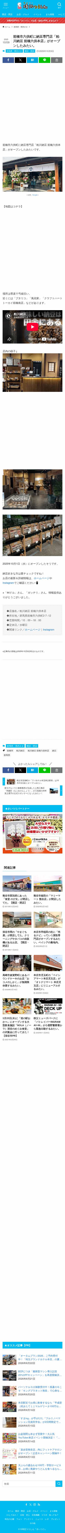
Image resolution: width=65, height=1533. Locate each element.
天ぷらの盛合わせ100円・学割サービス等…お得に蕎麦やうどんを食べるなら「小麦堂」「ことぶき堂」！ (39, 1467)
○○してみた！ (12, 1514)
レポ (47, 1519)
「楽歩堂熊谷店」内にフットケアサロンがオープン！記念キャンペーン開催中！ (40, 1451)
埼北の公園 (9, 1519)
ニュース (39, 1519)
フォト (19, 1519)
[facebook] (26, 1504)
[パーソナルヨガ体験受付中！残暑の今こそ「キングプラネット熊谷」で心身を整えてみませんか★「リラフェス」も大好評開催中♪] (9, 1391)
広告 (22, 1514)
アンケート (28, 1519)
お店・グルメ (32, 1510)
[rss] (38, 1504)
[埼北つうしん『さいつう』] (32, 5)
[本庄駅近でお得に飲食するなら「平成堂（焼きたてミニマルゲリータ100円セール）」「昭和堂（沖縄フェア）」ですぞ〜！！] (9, 1407)
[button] (8, 60)
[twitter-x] (30, 1504)
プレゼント (55, 1519)
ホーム (10, 1510)
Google (34, 195)
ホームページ (41, 578)
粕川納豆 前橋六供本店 (38, 750)
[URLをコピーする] (56, 60)
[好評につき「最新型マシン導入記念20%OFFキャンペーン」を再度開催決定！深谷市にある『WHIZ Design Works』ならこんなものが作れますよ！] (9, 1375)
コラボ (44, 1514)
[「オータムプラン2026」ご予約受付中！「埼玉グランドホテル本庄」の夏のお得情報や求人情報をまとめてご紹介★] (9, 1360)
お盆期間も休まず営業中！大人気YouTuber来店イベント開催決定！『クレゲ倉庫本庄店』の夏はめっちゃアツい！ (39, 1435)
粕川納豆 (20, 750)
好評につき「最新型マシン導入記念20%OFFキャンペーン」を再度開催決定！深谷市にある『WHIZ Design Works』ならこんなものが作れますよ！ (40, 1373)
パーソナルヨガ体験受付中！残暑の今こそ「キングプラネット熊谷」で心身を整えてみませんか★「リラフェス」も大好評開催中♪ (40, 1389)
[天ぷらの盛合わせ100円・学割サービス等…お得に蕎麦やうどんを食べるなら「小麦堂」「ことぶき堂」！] (9, 1469)
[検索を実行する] (58, 1484)
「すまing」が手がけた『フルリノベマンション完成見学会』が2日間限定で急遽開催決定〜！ (39, 1420)
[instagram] (34, 1504)
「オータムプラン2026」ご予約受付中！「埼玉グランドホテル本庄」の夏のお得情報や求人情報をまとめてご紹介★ (40, 1357)
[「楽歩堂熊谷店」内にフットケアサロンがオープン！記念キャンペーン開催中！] (9, 1454)
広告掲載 (36, 1514)
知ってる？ (54, 1514)
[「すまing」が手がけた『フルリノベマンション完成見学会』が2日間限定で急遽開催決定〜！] (9, 1422)
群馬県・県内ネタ (14, 51)
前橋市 (10, 750)
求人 (28, 1514)
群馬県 (7, 754)
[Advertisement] (32, 100)
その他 (32, 1523)
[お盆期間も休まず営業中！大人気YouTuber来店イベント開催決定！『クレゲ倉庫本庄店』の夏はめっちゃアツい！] (9, 1438)
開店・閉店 (29, 51)
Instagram (8, 582)
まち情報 (53, 1510)
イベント (44, 1510)
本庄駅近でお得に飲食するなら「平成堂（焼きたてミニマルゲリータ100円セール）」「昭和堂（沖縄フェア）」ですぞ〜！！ (40, 1404)
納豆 (54, 750)
